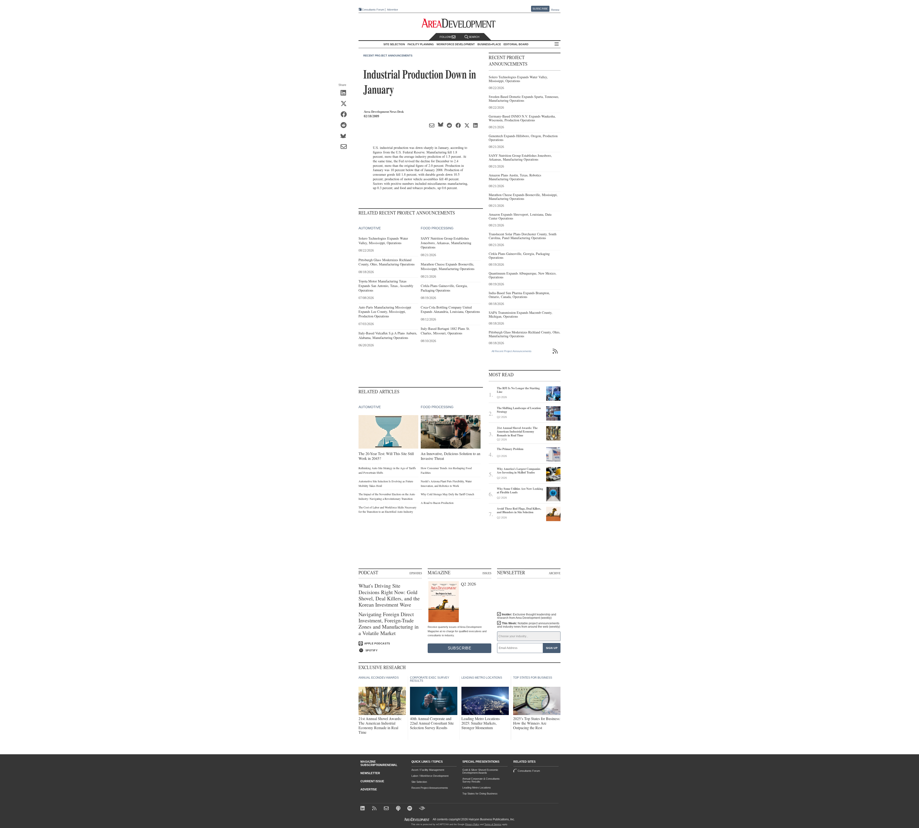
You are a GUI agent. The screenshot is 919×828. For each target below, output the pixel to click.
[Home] (387, 809)
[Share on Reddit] (345, 125)
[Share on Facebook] (345, 114)
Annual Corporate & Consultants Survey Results (481, 780)
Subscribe (540, 8)
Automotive (370, 228)
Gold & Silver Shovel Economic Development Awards (480, 771)
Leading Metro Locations (476, 787)
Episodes (415, 573)
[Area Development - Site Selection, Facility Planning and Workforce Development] (460, 23)
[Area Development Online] (417, 819)
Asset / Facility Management (427, 769)
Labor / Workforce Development (429, 775)
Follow (446, 36)
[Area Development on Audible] (422, 809)
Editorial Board (516, 44)
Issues (486, 573)
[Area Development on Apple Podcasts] (399, 809)
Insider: (526, 616)
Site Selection (419, 781)
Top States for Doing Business (480, 793)
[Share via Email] (345, 147)
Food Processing (437, 228)
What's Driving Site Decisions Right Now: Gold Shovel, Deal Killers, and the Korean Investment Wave (389, 595)
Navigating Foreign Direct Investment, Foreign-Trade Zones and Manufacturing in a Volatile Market (389, 623)
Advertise (392, 9)
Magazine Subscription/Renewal (378, 763)
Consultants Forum (373, 9)
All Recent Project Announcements (512, 351)
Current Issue (372, 781)
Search (474, 36)
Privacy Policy (472, 824)
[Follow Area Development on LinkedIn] (363, 809)
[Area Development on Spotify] (410, 809)
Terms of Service (492, 824)
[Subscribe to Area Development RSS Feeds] (375, 809)
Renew (555, 9)
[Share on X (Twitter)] (345, 104)
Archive (554, 573)
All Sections (556, 44)
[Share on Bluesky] (345, 136)
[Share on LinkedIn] (345, 93)
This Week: (528, 625)
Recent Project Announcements (387, 55)
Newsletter (370, 773)
